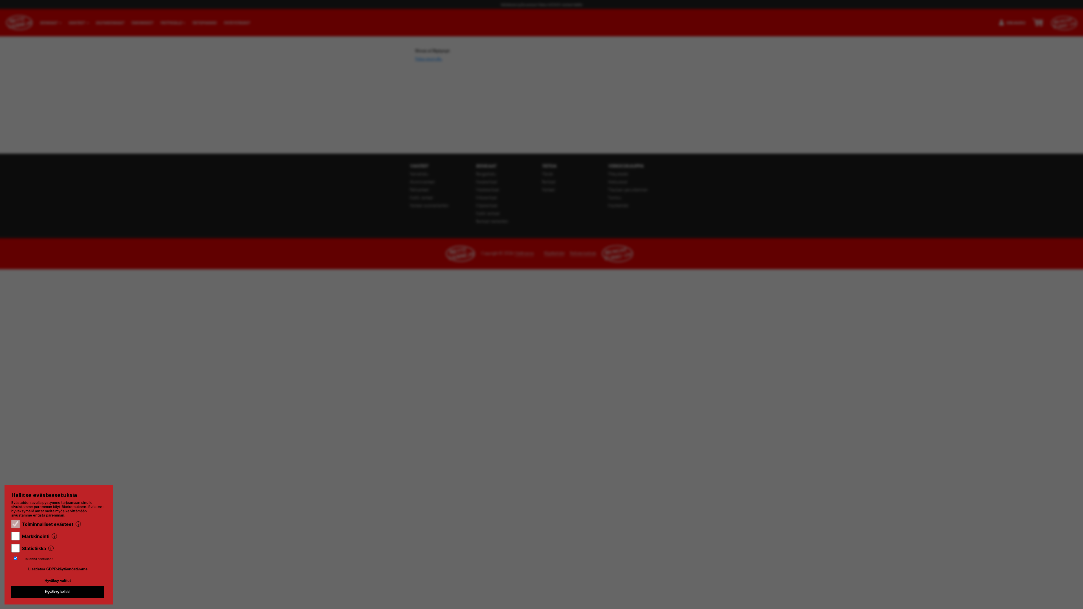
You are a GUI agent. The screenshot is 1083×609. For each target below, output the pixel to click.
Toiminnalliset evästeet (47, 524)
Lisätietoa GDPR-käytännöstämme (57, 569)
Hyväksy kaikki (58, 592)
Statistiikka (34, 548)
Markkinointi (35, 536)
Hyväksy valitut (58, 581)
